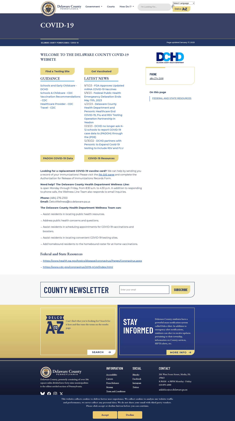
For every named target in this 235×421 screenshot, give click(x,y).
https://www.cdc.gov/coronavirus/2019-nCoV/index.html (78, 267)
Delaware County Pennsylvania (55, 42)
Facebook (137, 378)
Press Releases (112, 383)
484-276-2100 (156, 78)
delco (178, 9)
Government (92, 6)
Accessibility (111, 374)
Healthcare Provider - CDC (56, 104)
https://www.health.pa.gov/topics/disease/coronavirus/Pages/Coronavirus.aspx (92, 260)
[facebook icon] (42, 393)
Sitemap (109, 387)
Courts (111, 6)
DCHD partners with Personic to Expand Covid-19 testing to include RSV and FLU (103, 144)
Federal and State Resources (171, 98)
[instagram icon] (55, 393)
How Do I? (126, 6)
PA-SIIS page (106, 174)
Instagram (137, 383)
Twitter (136, 387)
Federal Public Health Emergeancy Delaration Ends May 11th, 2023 (102, 96)
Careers (109, 378)
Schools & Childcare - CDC (56, 92)
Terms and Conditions (115, 391)
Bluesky (136, 374)
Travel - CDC (48, 107)
